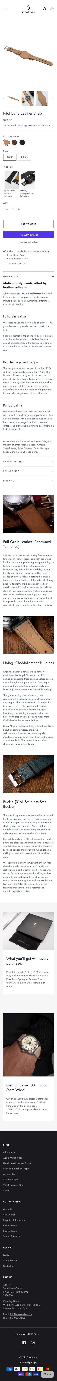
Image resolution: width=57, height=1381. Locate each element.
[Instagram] (32, 1342)
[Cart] (51, 9)
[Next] (53, 98)
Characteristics (13, 461)
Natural (6, 142)
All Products (9, 1152)
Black (22, 142)
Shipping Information (14, 1220)
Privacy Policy (10, 1231)
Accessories (9, 1174)
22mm (24, 156)
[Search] (44, 9)
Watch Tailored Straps (14, 1185)
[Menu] (5, 9)
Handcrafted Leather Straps (17, 1163)
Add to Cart (28, 224)
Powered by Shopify (28, 1362)
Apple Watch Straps (13, 1158)
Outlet (6, 1190)
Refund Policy (10, 1225)
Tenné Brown (14, 142)
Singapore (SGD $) (26, 1334)
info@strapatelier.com (21, 1314)
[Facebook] (24, 1342)
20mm (9, 156)
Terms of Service (11, 1236)
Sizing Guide (11, 471)
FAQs (6, 1255)
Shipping (22, 125)
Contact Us (8, 1266)
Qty (5, 203)
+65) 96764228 (17, 1318)
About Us (8, 1209)
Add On (8, 166)
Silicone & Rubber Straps (16, 1168)
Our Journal (9, 1214)
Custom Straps (10, 1179)
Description (11, 276)
